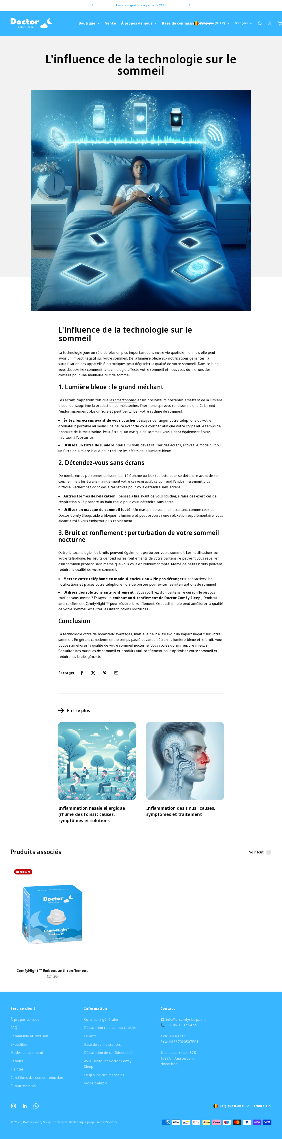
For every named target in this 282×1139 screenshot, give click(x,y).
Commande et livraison (29, 1036)
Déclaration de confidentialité (108, 1052)
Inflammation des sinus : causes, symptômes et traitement (180, 811)
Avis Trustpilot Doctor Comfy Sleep (108, 1064)
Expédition (19, 1044)
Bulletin (90, 1036)
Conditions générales (101, 1019)
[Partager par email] (116, 673)
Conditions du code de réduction (37, 1077)
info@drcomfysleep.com (186, 1019)
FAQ (14, 1027)
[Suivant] (190, 5)
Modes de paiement (27, 1052)
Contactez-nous (23, 1085)
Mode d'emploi (96, 1083)
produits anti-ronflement (142, 650)
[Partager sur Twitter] (93, 673)
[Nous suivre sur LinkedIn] (25, 1106)
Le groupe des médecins (104, 1074)
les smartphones (123, 400)
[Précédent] (92, 5)
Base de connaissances (182, 23)
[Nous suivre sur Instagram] (14, 1106)
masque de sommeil (145, 431)
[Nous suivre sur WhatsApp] (36, 1106)
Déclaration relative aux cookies (110, 1027)
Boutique (87, 23)
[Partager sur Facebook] (81, 673)
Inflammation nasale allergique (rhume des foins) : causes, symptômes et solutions (91, 814)
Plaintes (17, 1069)
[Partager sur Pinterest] (104, 673)
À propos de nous (136, 23)
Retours (17, 1061)
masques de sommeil (99, 650)
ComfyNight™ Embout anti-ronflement (52, 970)
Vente (110, 23)
